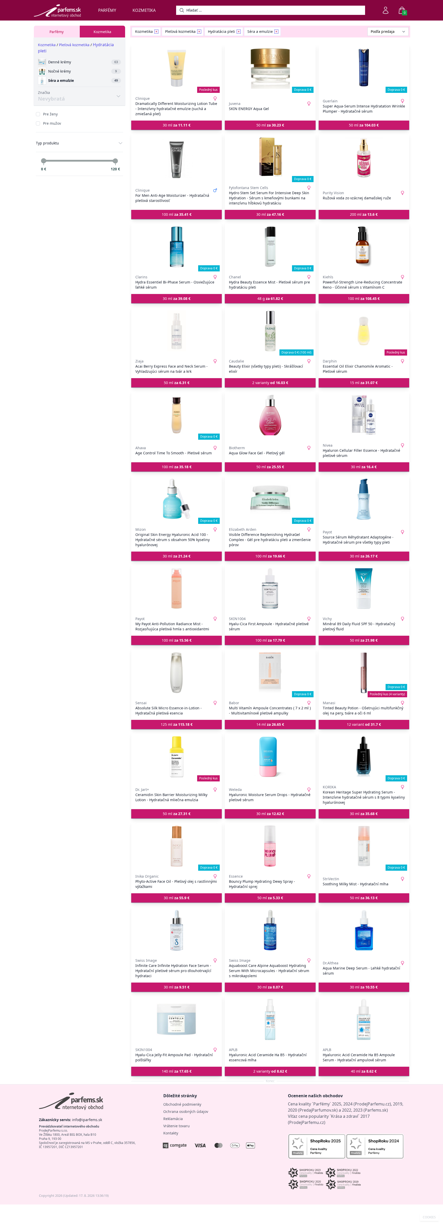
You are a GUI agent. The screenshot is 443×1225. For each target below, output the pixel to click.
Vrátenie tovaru (176, 1125)
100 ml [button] (177, 214)
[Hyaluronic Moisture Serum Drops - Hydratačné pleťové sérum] (270, 756)
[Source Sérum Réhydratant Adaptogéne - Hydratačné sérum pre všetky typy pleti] (364, 499)
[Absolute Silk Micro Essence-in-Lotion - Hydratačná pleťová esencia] (176, 672)
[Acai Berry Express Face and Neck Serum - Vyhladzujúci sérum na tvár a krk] (176, 330)
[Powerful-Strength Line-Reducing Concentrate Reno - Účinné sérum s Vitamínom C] (364, 246)
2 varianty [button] (270, 382)
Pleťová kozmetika (74, 44)
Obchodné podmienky (182, 1104)
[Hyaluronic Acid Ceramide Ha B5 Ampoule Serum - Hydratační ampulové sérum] (364, 1019)
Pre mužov (52, 123)
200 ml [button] (364, 214)
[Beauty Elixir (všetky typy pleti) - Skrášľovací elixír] (270, 330)
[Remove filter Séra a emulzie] (276, 32)
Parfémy (107, 10)
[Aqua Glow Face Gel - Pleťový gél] (270, 415)
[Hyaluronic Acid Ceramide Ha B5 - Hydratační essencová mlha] (270, 1019)
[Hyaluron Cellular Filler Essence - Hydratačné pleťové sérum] (364, 415)
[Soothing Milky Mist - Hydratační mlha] (364, 846)
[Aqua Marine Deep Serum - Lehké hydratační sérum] (364, 930)
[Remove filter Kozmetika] (156, 32)
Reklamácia (173, 1118)
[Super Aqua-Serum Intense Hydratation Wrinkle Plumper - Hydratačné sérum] (364, 68)
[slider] (43, 160)
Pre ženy (50, 114)
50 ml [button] (270, 125)
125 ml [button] (177, 724)
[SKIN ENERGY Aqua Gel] (270, 68)
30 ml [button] (176, 125)
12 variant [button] (364, 724)
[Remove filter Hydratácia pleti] (239, 32)
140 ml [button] (177, 1071)
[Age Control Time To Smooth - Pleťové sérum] (176, 415)
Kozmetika (144, 10)
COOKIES (429, 1217)
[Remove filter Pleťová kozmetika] (199, 32)
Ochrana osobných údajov (185, 1111)
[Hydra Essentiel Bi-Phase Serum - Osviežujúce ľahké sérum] (176, 246)
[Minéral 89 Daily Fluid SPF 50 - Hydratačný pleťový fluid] (364, 588)
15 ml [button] (364, 382)
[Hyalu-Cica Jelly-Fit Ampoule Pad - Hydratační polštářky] (176, 1019)
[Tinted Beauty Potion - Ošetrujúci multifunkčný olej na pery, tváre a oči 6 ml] (364, 672)
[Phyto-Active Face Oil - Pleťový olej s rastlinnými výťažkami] (176, 846)
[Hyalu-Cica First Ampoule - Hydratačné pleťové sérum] (270, 588)
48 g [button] (270, 298)
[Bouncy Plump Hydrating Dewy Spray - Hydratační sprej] (270, 846)
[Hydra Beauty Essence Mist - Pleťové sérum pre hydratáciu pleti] (270, 246)
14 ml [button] (270, 724)
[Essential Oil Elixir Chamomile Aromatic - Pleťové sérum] (364, 330)
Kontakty (170, 1133)
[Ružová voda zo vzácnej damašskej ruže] (364, 157)
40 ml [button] (364, 1071)
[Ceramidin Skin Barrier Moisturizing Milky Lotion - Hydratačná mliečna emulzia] (176, 756)
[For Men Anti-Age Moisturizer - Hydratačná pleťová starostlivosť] (176, 157)
